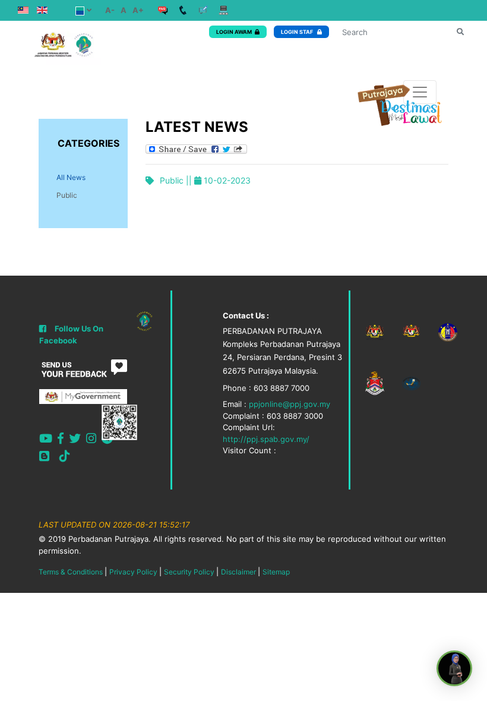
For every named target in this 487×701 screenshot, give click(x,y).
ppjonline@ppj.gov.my (289, 404)
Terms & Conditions (71, 571)
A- (110, 10)
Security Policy (189, 571)
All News (71, 177)
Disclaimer (238, 571)
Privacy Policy (133, 571)
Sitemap (276, 571)
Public (66, 195)
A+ (138, 10)
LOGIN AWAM (234, 32)
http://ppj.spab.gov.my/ (266, 439)
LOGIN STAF (297, 32)
